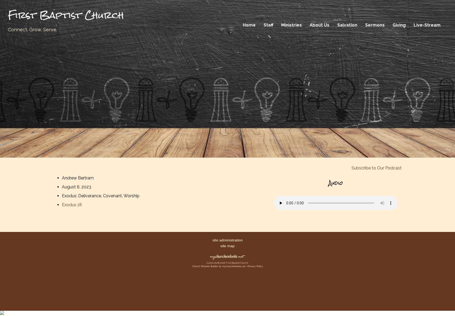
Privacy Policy (255, 266)
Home (249, 25)
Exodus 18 (72, 204)
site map (227, 246)
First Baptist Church (66, 15)
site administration (227, 240)
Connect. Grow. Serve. (32, 29)
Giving (399, 25)
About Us (319, 25)
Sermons (375, 25)
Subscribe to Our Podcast (376, 167)
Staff (268, 25)
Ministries (291, 25)
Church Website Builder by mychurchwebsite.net (219, 266)
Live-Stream (427, 25)
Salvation (347, 25)
